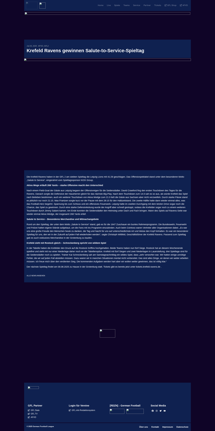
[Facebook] (153, 411)
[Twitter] (161, 411)
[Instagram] (157, 411)
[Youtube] (165, 411)
